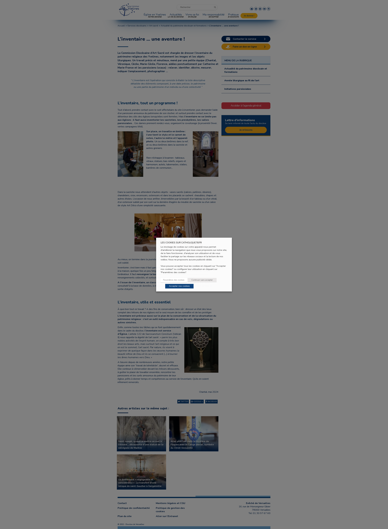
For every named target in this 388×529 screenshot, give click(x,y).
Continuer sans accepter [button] (202, 280)
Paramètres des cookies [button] (173, 280)
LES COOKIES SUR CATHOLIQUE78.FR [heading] (181, 242)
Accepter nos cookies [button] (179, 286)
